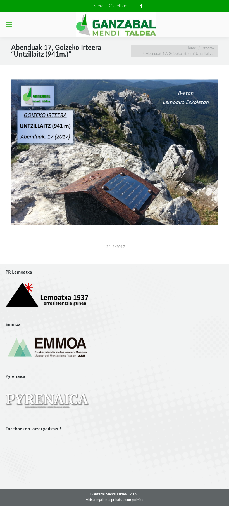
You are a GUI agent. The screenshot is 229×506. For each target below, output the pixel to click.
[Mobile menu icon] (9, 24)
